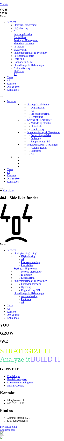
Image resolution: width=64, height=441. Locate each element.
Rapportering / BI (23, 62)
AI (15, 31)
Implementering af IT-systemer (30, 52)
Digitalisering (21, 28)
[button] (32, 16)
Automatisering (22, 68)
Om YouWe (13, 86)
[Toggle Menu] (1, 96)
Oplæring (19, 58)
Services (11, 21)
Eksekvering (20, 49)
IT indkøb (19, 46)
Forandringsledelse (24, 55)
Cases (10, 77)
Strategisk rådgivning (25, 24)
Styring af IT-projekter (26, 40)
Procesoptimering (23, 34)
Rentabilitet (20, 37)
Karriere (11, 83)
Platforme (19, 71)
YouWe (4, 4)
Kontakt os (13, 89)
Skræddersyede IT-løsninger (29, 65)
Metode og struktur (24, 43)
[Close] (1, 188)
